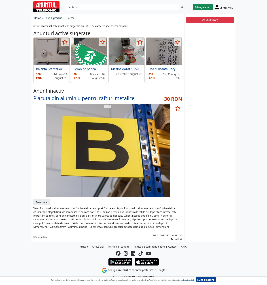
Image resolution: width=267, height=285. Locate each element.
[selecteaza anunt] (65, 42)
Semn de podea (85, 69)
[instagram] (126, 253)
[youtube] (148, 253)
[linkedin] (133, 253)
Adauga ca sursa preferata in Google (136, 270)
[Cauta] (182, 7)
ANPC (184, 246)
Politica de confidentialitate (149, 246)
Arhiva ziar (98, 246)
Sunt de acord (205, 279)
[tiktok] (140, 253)
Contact (172, 246)
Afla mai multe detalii (185, 280)
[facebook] (118, 253)
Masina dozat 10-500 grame (130, 69)
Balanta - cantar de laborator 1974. (60, 69)
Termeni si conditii (118, 246)
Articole (84, 246)
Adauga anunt (203, 7)
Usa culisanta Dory (161, 69)
